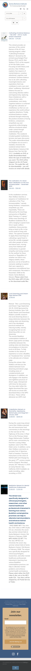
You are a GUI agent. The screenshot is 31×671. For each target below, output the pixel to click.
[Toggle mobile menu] (27, 9)
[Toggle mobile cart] (20, 9)
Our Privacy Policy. (17, 637)
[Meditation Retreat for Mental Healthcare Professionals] (4, 486)
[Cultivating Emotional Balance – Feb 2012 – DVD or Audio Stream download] (4, 33)
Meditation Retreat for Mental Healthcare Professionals (19, 486)
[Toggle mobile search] (24, 9)
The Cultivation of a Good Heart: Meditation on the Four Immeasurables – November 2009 (19, 183)
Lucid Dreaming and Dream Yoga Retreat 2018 (18, 294)
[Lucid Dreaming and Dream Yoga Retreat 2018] (4, 294)
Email (6, 618)
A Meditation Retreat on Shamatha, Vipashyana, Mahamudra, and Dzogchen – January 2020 (19, 412)
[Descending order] (24, 13)
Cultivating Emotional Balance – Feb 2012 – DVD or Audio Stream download (19, 35)
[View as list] (17, 22)
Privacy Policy (9, 604)
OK (15, 668)
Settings (25, 662)
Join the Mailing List (15, 641)
